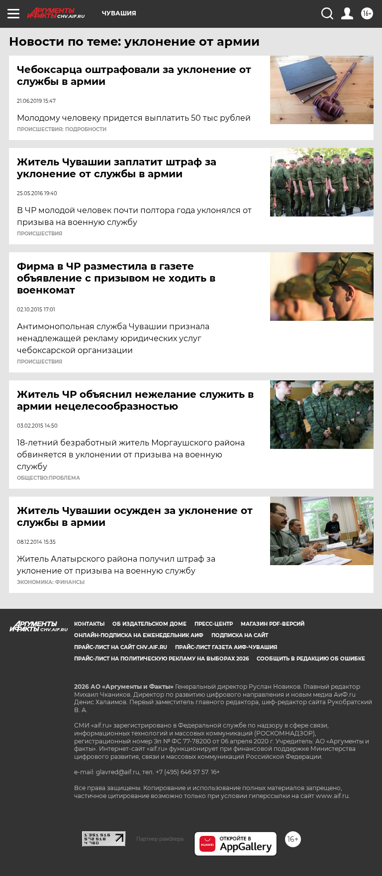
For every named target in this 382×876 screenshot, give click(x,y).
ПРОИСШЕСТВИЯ (39, 233)
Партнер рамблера (160, 839)
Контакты (89, 624)
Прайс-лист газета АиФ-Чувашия (226, 647)
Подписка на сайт (239, 635)
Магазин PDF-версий (272, 624)
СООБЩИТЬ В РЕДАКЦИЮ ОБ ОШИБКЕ (311, 659)
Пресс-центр (213, 624)
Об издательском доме (149, 624)
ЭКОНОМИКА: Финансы (51, 582)
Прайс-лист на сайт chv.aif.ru (120, 647)
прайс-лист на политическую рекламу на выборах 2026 (161, 659)
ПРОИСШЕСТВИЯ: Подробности (61, 129)
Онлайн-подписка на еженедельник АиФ (138, 635)
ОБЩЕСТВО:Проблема (48, 478)
